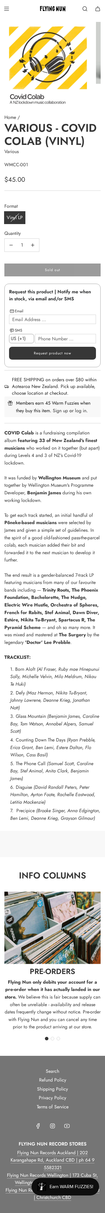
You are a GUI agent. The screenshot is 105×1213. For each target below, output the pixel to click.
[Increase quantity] (32, 245)
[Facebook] (38, 1126)
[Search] (84, 8)
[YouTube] (66, 1126)
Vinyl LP (15, 217)
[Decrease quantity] (11, 245)
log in (80, 410)
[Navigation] (6, 8)
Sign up (60, 410)
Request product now (52, 353)
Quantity (12, 233)
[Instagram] (52, 1126)
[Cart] (97, 8)
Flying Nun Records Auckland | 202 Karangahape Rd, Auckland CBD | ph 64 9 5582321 (52, 1160)
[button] (46, 1038)
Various (11, 151)
